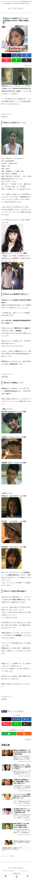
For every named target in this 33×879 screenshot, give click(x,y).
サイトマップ (24, 870)
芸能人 (5, 711)
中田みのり (21, 711)
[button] (26, 60)
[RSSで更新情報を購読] (24, 733)
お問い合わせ (16, 873)
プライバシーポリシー (9, 870)
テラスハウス (13, 711)
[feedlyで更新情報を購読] (8, 733)
